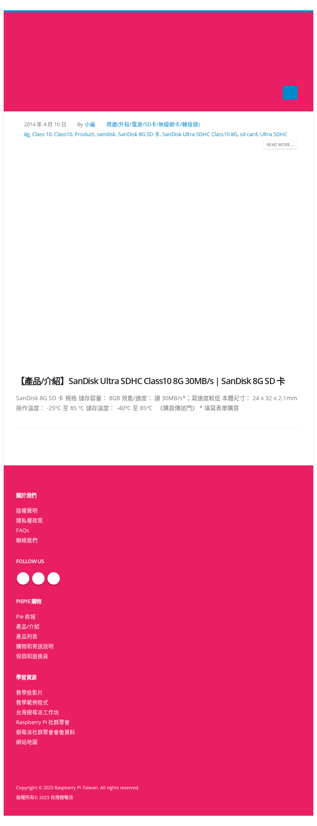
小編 (90, 124)
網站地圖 (27, 742)
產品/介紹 (28, 626)
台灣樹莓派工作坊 (37, 712)
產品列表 (27, 636)
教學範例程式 (32, 702)
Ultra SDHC (273, 134)
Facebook (23, 578)
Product (85, 134)
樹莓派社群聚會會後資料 (45, 732)
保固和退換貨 (32, 656)
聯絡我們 (27, 540)
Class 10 (42, 134)
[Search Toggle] (159, 62)
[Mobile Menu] (290, 93)
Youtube (53, 578)
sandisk (106, 134)
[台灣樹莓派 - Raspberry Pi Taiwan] (32, 61)
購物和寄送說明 (35, 646)
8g (27, 134)
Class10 (63, 134)
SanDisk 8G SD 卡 (139, 134)
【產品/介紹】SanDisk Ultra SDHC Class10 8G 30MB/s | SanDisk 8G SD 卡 (150, 381)
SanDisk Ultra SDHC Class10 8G (199, 134)
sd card (249, 134)
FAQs (22, 530)
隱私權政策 (29, 520)
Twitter (38, 578)
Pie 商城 (25, 616)
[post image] (158, 256)
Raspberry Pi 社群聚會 (43, 722)
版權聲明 (27, 510)
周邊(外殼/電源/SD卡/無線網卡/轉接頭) (153, 124)
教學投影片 (29, 692)
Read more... (280, 144)
